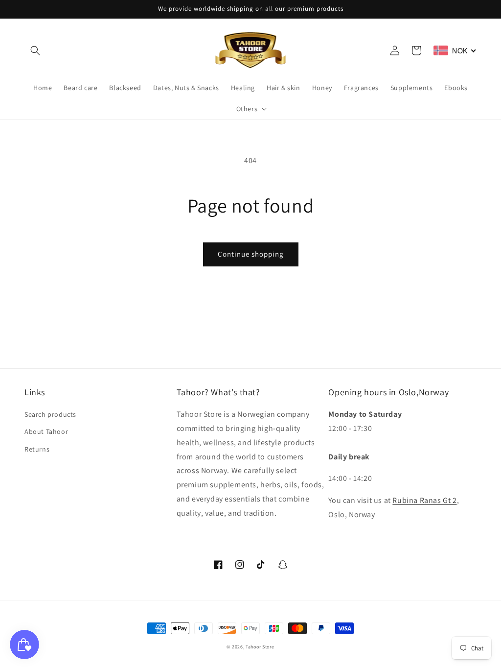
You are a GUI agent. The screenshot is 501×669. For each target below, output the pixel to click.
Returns (36, 449)
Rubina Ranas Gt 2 (424, 500)
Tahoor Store (260, 647)
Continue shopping (251, 254)
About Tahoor (46, 431)
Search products (50, 414)
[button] (35, 50)
